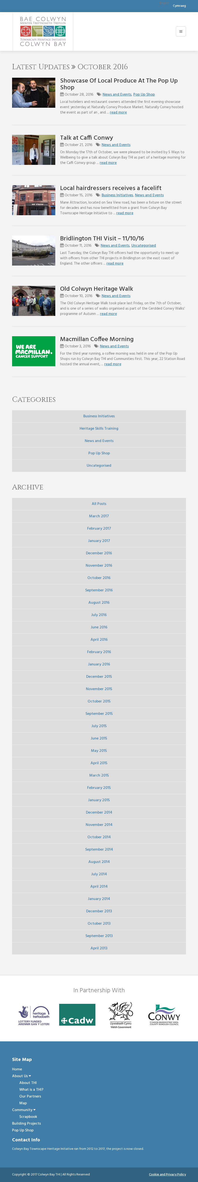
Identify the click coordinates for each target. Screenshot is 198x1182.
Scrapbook (28, 1117)
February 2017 (99, 529)
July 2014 (99, 874)
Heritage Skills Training (99, 429)
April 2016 (99, 640)
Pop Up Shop (144, 95)
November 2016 (99, 566)
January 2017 (99, 541)
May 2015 (99, 751)
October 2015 (99, 701)
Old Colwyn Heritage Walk (96, 289)
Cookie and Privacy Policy (167, 1174)
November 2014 (99, 825)
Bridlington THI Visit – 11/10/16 (102, 239)
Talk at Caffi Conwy (86, 138)
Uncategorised (143, 246)
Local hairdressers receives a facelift (111, 188)
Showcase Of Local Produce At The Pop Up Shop (119, 84)
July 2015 (99, 726)
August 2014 (99, 862)
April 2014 (99, 887)
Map (23, 1103)
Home (17, 1069)
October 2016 (99, 578)
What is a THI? (31, 1090)
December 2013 (99, 911)
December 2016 (99, 553)
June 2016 (99, 627)
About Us (20, 1076)
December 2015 (99, 677)
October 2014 (99, 837)
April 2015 (99, 763)
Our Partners (30, 1096)
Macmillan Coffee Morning (97, 339)
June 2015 (99, 738)
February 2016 (99, 652)
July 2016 (99, 615)
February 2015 (99, 788)
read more (118, 112)
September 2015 (99, 714)
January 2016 (99, 664)
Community (22, 1110)
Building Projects (26, 1124)
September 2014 (99, 849)
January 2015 (99, 800)
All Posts (99, 504)
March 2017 (99, 516)
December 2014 (99, 812)
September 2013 (99, 936)
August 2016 (99, 603)
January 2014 (99, 899)
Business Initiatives (117, 195)
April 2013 (99, 948)
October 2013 (99, 924)
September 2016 (99, 590)
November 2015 (99, 689)
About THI (28, 1083)
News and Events (117, 95)
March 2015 (99, 775)
